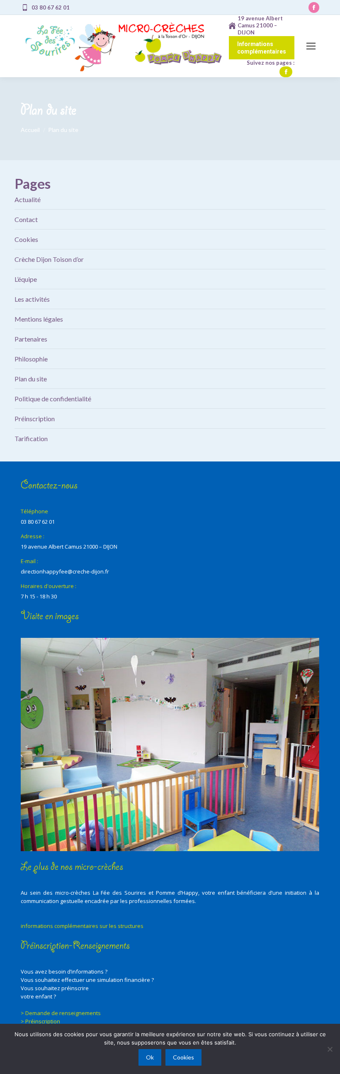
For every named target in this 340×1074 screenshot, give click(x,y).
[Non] (329, 1049)
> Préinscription (40, 1021)
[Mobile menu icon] (311, 46)
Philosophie (31, 359)
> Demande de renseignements (61, 1013)
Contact (26, 219)
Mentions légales (39, 319)
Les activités (32, 299)
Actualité (28, 199)
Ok (150, 1057)
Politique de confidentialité (53, 399)
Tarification (31, 438)
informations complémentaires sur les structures (82, 926)
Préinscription (35, 418)
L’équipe (26, 279)
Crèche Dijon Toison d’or (49, 259)
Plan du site (31, 379)
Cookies (26, 239)
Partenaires (31, 339)
